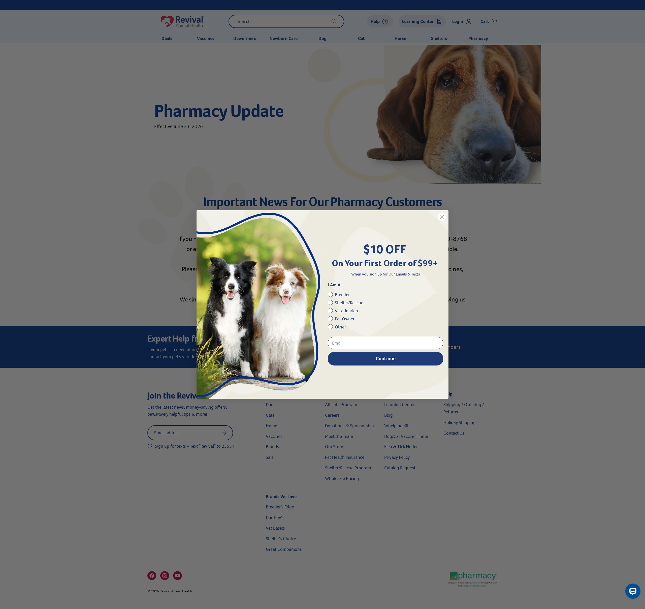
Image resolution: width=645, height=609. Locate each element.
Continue (386, 358)
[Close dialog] (442, 216)
